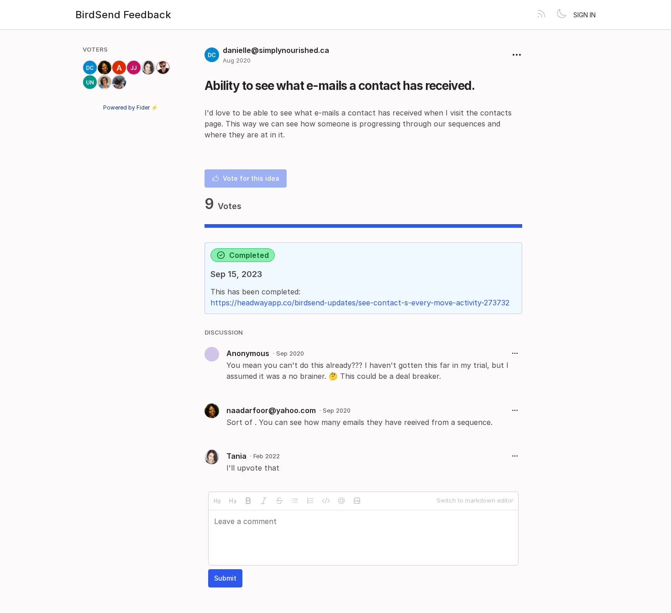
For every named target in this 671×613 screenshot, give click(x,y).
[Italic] (264, 501)
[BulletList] (295, 501)
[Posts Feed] (541, 14)
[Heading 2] (217, 501)
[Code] (326, 501)
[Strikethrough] (279, 501)
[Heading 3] (233, 501)
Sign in (584, 15)
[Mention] (341, 501)
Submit (225, 578)
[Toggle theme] (561, 14)
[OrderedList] (310, 501)
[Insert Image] (357, 501)
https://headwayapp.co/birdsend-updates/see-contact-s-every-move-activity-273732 (359, 302)
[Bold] (248, 501)
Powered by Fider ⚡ (130, 107)
